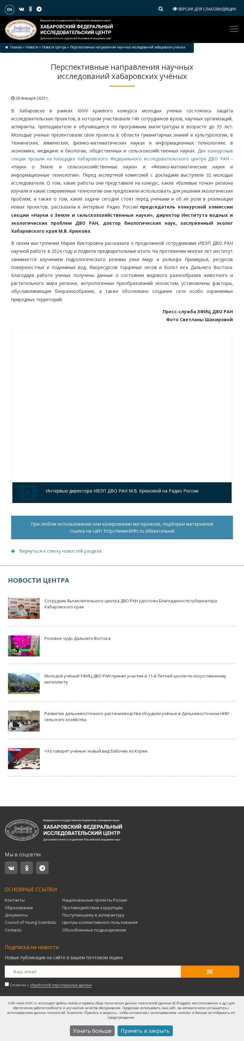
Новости (32, 47)
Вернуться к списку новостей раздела (60, 551)
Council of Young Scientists (30, 922)
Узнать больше (92, 1030)
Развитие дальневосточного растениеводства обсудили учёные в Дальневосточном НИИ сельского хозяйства (136, 717)
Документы (16, 915)
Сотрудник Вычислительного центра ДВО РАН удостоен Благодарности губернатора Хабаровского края (130, 604)
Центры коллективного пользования (100, 922)
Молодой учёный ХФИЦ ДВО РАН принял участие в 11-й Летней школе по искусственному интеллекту (135, 679)
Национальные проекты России (94, 900)
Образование (19, 907)
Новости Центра (54, 47)
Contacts (13, 930)
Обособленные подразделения (94, 930)
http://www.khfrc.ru (124, 531)
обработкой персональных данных (61, 984)
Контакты (15, 900)
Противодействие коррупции (92, 907)
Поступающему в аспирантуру (93, 915)
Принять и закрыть (145, 1030)
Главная (16, 47)
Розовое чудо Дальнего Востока (77, 638)
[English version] (9, 9)
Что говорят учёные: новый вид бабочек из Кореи (95, 751)
